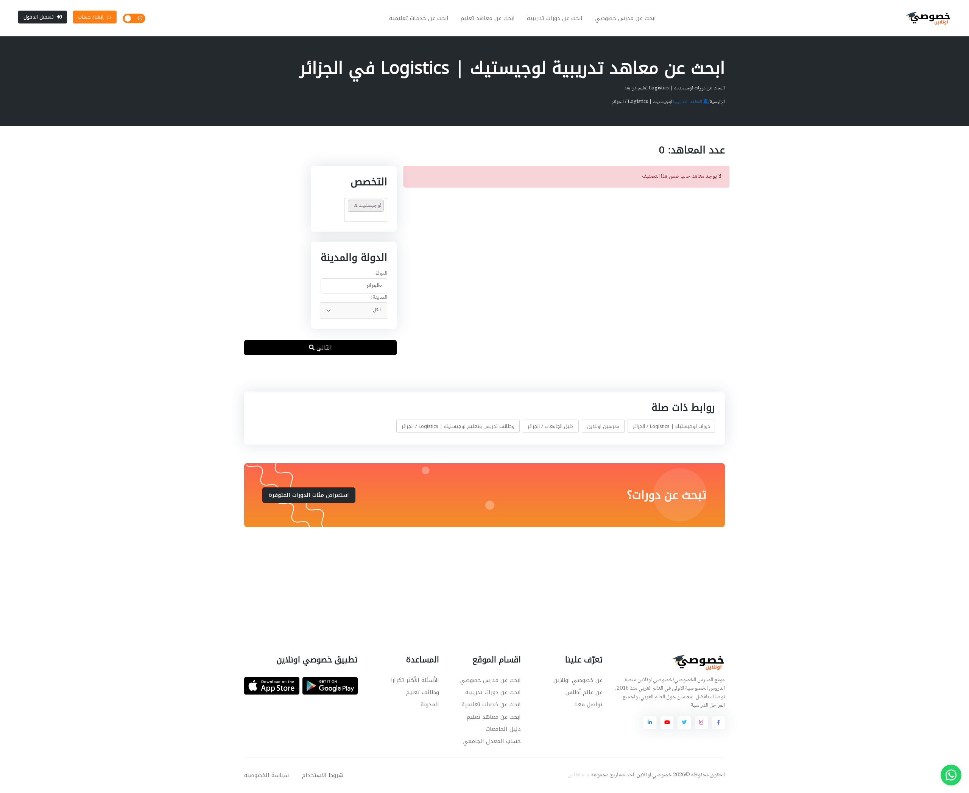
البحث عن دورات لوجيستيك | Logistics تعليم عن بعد (674, 88)
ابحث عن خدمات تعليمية (419, 18)
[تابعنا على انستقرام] (701, 722)
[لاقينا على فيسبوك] (718, 722)
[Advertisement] (478, 582)
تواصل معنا (588, 704)
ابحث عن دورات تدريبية (555, 18)
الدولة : (380, 274)
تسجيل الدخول (38, 17)
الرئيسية (717, 102)
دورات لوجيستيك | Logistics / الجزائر (671, 426)
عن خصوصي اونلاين (578, 680)
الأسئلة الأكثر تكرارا (414, 680)
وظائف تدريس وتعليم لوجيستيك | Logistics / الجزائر (458, 426)
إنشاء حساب (90, 17)
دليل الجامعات (503, 729)
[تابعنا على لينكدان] (649, 722)
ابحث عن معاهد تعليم (488, 18)
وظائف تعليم (422, 692)
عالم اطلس (579, 775)
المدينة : (379, 297)
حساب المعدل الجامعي (492, 741)
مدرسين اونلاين (603, 426)
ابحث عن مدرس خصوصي (625, 18)
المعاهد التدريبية (687, 102)
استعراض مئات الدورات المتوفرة (309, 495)
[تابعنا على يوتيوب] (667, 722)
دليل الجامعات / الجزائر (550, 426)
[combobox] (354, 286)
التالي (323, 347)
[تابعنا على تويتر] (684, 722)
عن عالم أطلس (584, 692)
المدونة (430, 704)
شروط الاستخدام (322, 775)
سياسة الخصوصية (266, 775)
